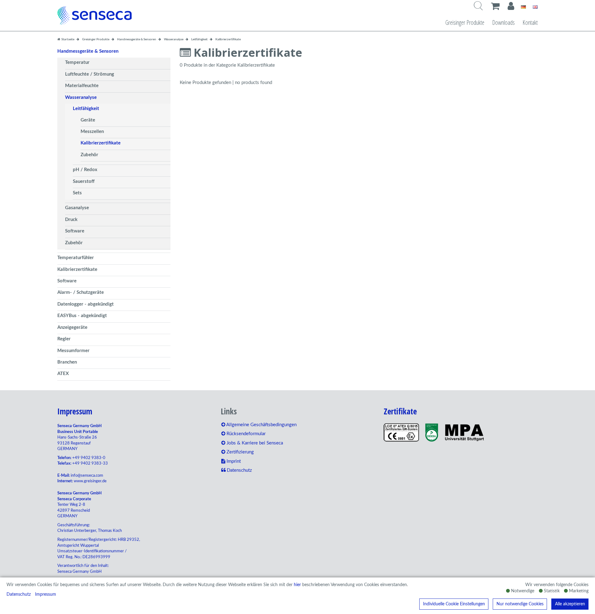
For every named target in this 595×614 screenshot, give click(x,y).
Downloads (503, 22)
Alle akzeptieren (570, 604)
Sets (77, 193)
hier (297, 585)
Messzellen (92, 131)
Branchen (67, 362)
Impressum (45, 594)
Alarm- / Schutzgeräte (80, 292)
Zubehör (89, 154)
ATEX (63, 373)
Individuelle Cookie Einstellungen (454, 604)
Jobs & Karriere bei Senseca (254, 443)
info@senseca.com (87, 476)
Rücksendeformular (245, 433)
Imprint (233, 461)
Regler (64, 339)
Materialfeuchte (82, 85)
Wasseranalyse (81, 97)
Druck (71, 219)
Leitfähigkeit (86, 108)
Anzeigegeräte (72, 327)
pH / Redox (85, 169)
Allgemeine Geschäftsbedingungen (261, 424)
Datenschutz (19, 594)
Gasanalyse (77, 207)
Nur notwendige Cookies (520, 604)
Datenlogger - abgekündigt (85, 304)
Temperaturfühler (75, 257)
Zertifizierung (239, 452)
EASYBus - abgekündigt (82, 315)
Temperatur (77, 62)
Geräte (88, 120)
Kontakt (530, 22)
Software (74, 231)
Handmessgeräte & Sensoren (87, 51)
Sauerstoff (84, 181)
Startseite (67, 39)
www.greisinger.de (90, 481)
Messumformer (73, 350)
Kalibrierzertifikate (101, 143)
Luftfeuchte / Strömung (89, 74)
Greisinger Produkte (464, 22)
